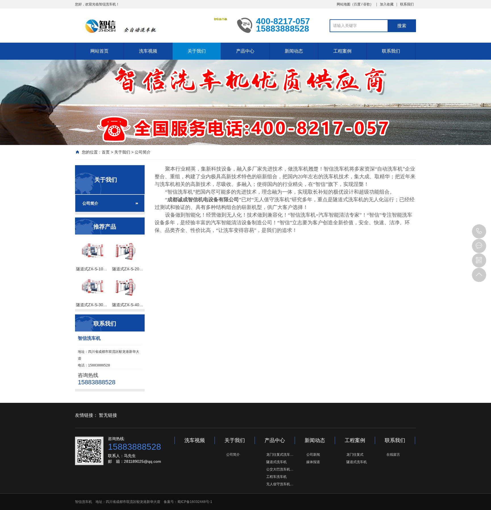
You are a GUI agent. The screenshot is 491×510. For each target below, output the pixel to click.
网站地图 (343, 4)
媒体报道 (313, 462)
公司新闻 (313, 455)
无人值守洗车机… (280, 484)
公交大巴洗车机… (280, 469)
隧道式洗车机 (276, 462)
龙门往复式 (354, 455)
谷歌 (366, 4)
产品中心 (245, 51)
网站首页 (99, 51)
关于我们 (197, 51)
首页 (106, 152)
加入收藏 (387, 4)
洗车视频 (148, 51)
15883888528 (479, 231)
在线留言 (393, 455)
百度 (357, 4)
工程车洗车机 (276, 477)
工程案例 (342, 51)
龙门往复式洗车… (280, 455)
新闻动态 (294, 51)
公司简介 (143, 152)
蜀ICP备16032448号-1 (194, 502)
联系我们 (407, 4)
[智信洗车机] (151, 25)
